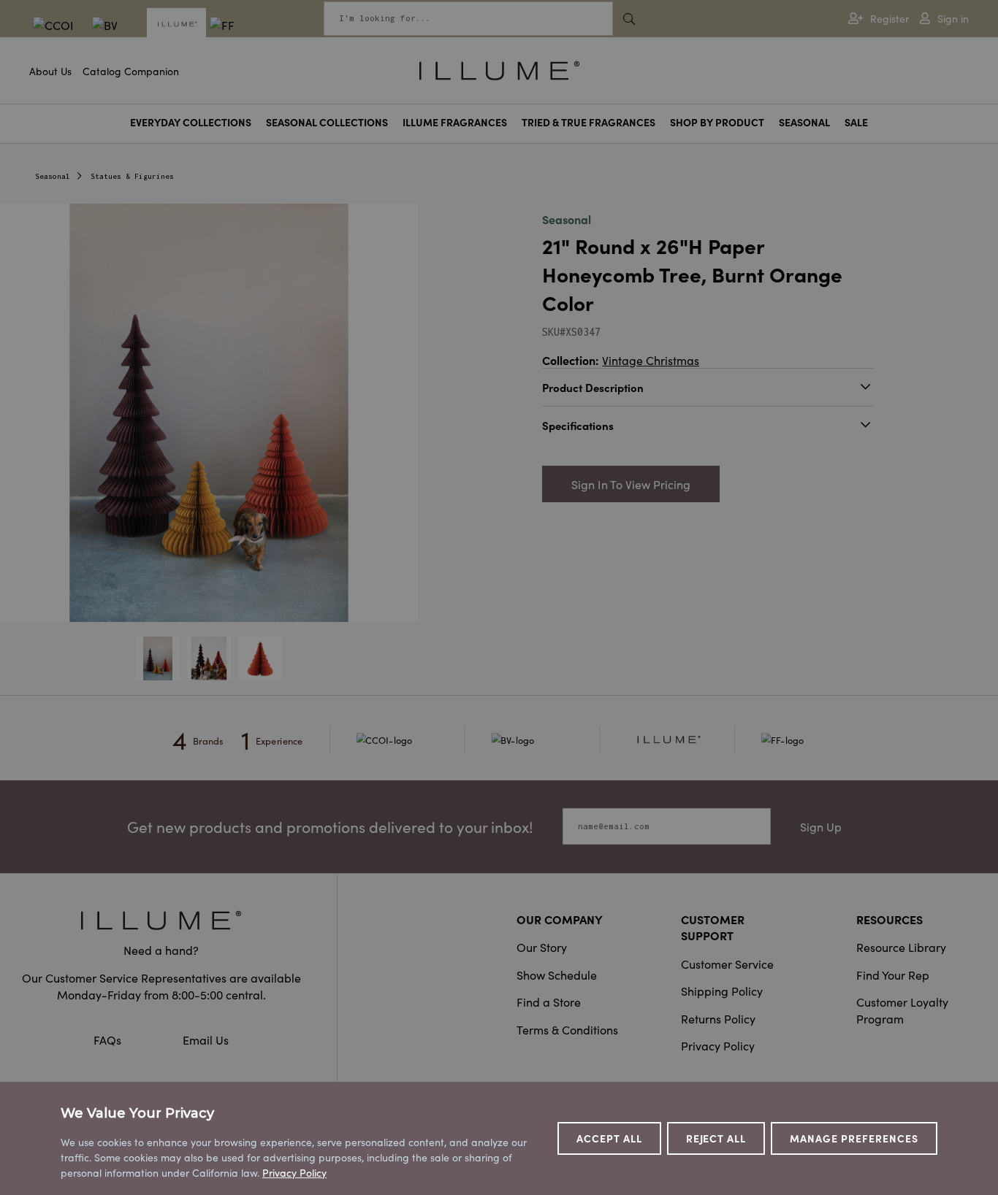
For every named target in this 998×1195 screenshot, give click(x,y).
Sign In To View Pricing (630, 484)
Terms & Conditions (567, 1029)
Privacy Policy (718, 1045)
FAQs (109, 1039)
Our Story (542, 947)
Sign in (953, 19)
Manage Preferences (854, 1138)
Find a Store (549, 1002)
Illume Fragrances (455, 122)
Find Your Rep (892, 975)
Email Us (206, 1039)
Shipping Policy (722, 991)
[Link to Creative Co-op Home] (161, 920)
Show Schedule (557, 975)
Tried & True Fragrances (588, 122)
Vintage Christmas (650, 360)
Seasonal (804, 122)
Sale (856, 122)
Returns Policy (718, 1018)
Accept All (609, 1138)
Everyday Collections (190, 122)
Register (889, 19)
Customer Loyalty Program (902, 1010)
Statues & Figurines (132, 176)
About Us (50, 71)
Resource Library (901, 947)
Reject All (716, 1138)
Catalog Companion (131, 71)
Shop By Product (717, 122)
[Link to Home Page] (499, 69)
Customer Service (727, 964)
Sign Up (821, 826)
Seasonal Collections (327, 122)
